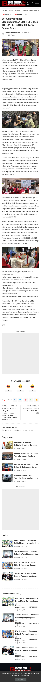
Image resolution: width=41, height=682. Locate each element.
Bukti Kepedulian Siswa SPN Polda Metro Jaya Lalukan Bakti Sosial (26, 543)
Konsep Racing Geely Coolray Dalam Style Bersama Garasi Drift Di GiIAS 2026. (26, 467)
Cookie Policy (24, 675)
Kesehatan (22, 14)
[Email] (36, 400)
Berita (8, 14)
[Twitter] (20, 400)
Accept (20, 679)
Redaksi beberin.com (13, 32)
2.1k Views (11, 35)
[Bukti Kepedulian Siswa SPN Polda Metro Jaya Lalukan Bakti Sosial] (7, 543)
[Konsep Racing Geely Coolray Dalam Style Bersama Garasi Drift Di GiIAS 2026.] (7, 467)
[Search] (31, 3)
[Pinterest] (26, 400)
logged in (15, 430)
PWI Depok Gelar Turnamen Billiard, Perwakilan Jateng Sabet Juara (25, 565)
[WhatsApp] (31, 400)
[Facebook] (15, 400)
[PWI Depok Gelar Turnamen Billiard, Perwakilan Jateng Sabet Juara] (7, 565)
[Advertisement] (20, 353)
